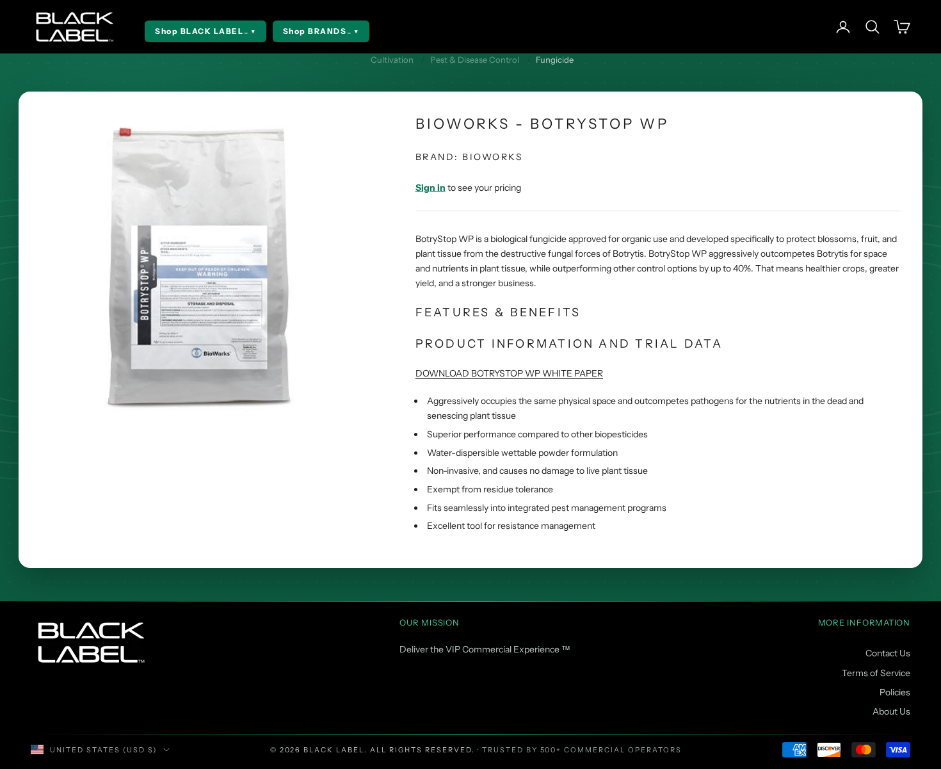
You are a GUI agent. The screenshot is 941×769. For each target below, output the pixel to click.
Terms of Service (876, 673)
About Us (891, 711)
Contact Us (887, 653)
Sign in (430, 187)
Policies (895, 692)
